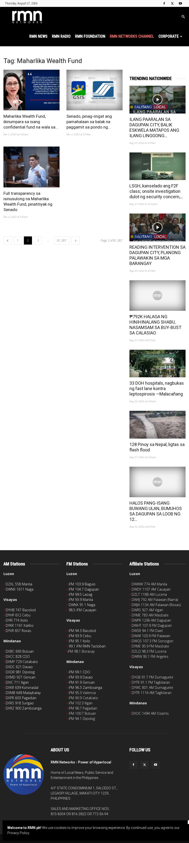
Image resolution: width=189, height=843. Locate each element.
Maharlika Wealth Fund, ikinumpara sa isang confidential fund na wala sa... (30, 122)
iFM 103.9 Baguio (82, 584)
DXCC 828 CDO (18, 656)
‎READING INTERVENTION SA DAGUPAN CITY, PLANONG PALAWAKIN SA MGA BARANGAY (157, 255)
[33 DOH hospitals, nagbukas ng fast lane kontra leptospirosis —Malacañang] (157, 364)
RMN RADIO (61, 36)
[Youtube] (180, 3)
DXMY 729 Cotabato (22, 661)
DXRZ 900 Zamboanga (24, 708)
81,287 (61, 240)
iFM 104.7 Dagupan (84, 589)
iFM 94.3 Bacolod (82, 630)
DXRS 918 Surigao (20, 703)
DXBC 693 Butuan (20, 651)
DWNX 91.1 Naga (82, 604)
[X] (172, 3)
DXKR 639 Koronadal (22, 687)
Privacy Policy (18, 833)
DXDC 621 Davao (19, 666)
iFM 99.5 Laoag (80, 594)
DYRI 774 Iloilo (17, 620)
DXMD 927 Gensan (20, 677)
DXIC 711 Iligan (17, 682)
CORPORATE (168, 36)
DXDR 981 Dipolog (20, 672)
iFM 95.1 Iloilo (79, 641)
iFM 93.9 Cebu (80, 635)
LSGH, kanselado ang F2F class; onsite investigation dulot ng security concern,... (156, 191)
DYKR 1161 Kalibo (19, 625)
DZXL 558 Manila (19, 584)
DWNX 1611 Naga (19, 589)
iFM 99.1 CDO (79, 672)
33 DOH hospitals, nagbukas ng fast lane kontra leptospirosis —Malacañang (156, 388)
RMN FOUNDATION (90, 36)
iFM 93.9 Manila (81, 599)
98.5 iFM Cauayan (82, 610)
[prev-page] (7, 240)
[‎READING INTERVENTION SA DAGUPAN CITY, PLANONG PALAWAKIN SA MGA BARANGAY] (157, 227)
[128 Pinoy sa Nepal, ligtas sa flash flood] (157, 425)
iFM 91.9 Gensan (82, 682)
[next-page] (75, 240)
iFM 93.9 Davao (81, 677)
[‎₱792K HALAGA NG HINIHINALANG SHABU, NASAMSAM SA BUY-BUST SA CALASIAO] (157, 295)
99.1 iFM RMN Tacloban (87, 646)
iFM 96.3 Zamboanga (85, 687)
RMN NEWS (38, 36)
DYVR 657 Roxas (18, 630)
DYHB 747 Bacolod (21, 610)
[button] (183, 17)
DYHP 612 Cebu (18, 615)
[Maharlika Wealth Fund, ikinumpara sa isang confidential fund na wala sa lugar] (31, 90)
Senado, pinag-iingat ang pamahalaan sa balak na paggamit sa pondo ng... (89, 122)
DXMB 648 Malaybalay (23, 692)
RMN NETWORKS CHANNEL (132, 36)
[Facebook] (164, 3)
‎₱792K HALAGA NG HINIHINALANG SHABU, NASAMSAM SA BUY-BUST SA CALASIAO (155, 324)
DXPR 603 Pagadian (21, 697)
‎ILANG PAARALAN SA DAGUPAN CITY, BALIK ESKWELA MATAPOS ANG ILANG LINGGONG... (154, 127)
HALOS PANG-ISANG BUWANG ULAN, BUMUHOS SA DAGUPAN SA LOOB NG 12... (155, 511)
